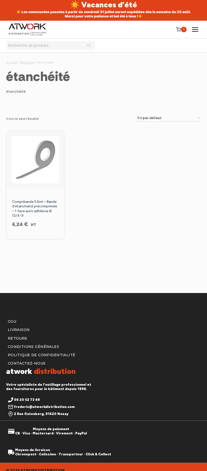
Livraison (19, 329)
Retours (17, 338)
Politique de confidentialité (41, 355)
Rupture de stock (35, 238)
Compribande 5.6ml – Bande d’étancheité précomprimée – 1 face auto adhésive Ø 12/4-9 (34, 209)
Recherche (90, 46)
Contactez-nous (27, 363)
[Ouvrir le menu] (195, 29)
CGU (12, 321)
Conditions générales (33, 346)
